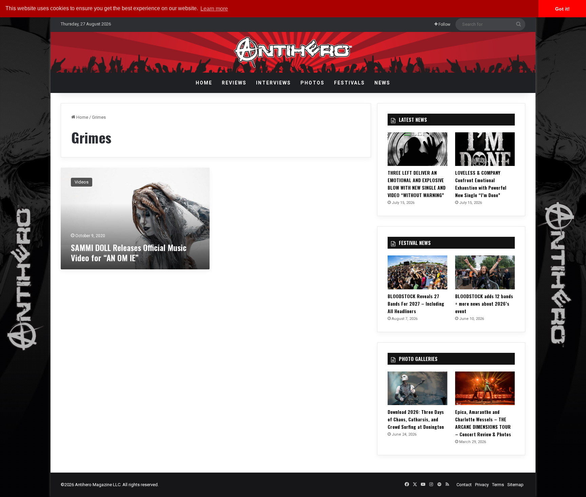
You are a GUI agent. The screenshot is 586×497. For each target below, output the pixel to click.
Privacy (482, 484)
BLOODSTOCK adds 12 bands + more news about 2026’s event (484, 303)
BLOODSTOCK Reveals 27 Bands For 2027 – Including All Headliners (416, 303)
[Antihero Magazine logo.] (293, 52)
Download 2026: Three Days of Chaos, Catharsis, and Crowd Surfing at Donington (416, 419)
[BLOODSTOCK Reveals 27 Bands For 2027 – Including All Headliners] (417, 272)
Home (204, 82)
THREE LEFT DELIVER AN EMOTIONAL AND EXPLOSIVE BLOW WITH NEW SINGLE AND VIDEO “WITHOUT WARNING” (417, 183)
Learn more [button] (214, 9)
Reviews (234, 82)
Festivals (349, 82)
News (382, 82)
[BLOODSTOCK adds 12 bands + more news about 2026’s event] (485, 272)
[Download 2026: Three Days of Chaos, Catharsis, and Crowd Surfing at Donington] (417, 388)
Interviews (273, 82)
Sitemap (515, 484)
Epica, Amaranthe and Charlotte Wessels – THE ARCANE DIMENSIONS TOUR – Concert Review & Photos (483, 423)
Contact (464, 484)
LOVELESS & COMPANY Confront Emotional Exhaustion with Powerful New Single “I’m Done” (480, 183)
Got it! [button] (562, 9)
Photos (312, 82)
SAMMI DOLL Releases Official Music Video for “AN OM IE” (129, 252)
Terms (498, 484)
